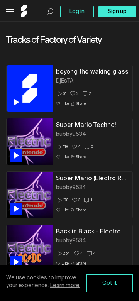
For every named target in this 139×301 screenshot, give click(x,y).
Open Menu (10, 12)
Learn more (65, 285)
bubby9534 (71, 134)
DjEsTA (64, 81)
